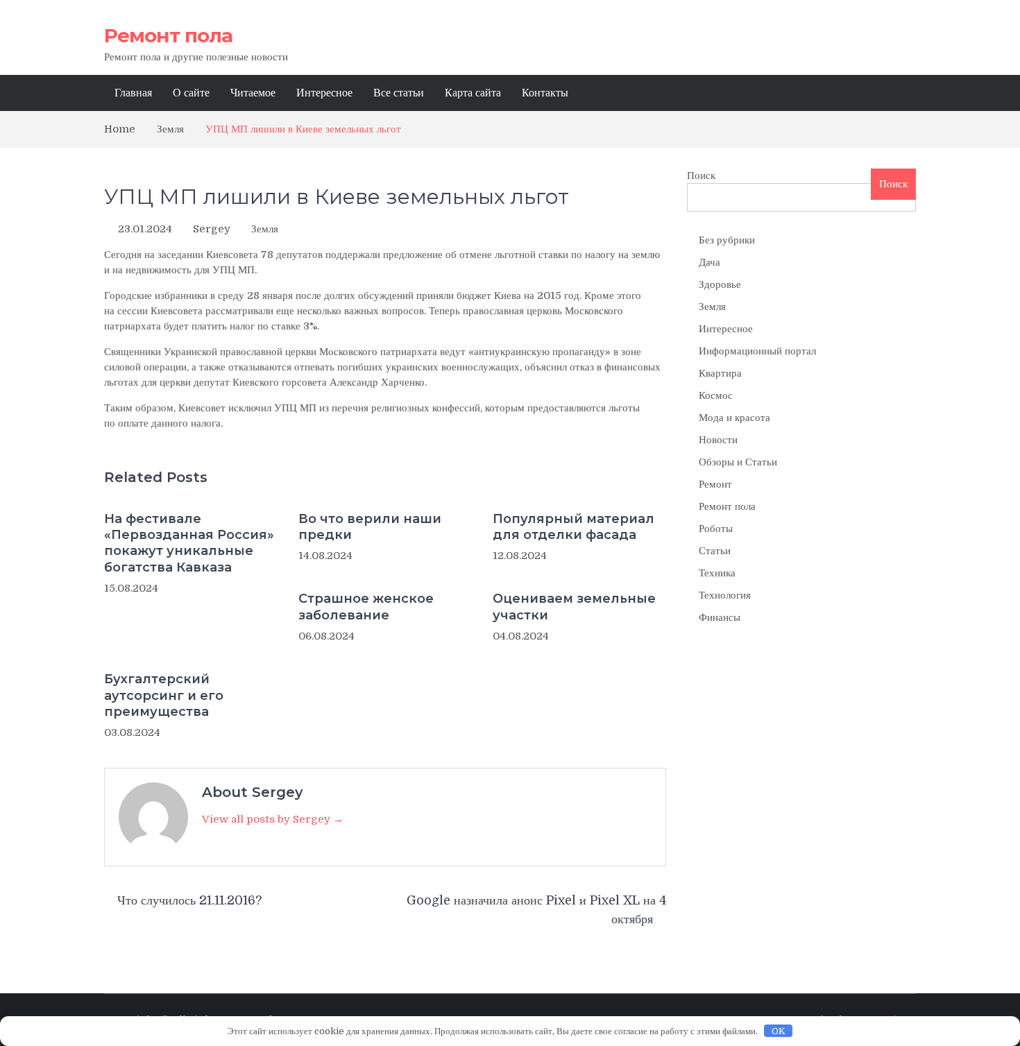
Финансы (719, 617)
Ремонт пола (168, 35)
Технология (725, 595)
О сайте (191, 93)
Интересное (324, 93)
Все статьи (398, 93)
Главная (133, 93)
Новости (718, 440)
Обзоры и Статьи (738, 462)
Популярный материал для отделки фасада (573, 526)
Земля (264, 229)
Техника (717, 573)
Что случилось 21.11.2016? (189, 900)
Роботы (716, 528)
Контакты (545, 93)
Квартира (720, 373)
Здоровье (720, 284)
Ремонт (715, 484)
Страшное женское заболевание (366, 606)
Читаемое (252, 93)
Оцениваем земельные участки (574, 606)
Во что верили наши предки (369, 526)
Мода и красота (734, 417)
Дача (709, 262)
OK (778, 1031)
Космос (716, 395)
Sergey (211, 229)
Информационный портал (757, 351)
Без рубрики (727, 240)
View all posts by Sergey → (272, 819)
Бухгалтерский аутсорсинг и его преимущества (163, 695)
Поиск (701, 175)
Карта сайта (473, 93)
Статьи (715, 551)
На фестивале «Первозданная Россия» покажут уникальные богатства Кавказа (189, 543)
